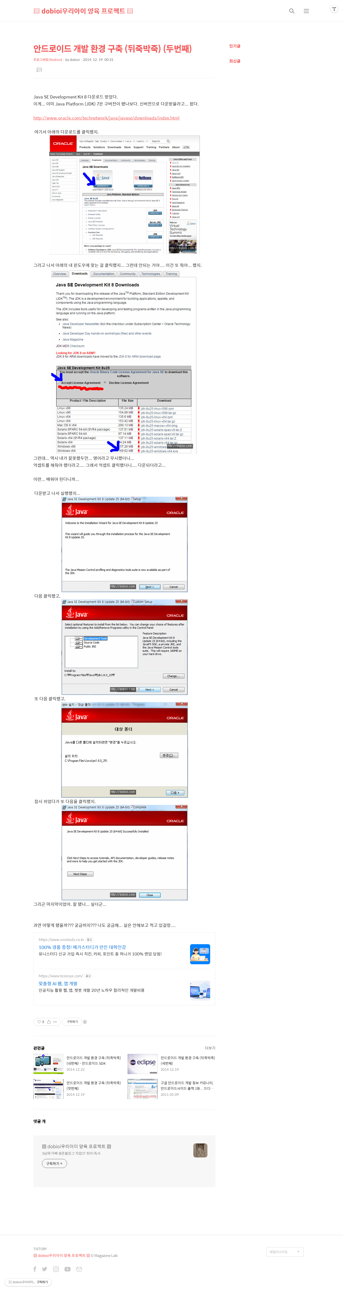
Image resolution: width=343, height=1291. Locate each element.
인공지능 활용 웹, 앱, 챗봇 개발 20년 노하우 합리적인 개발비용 (92, 990)
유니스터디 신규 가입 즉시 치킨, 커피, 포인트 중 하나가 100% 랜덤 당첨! (100, 954)
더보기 (210, 1048)
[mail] (79, 1269)
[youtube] (68, 1269)
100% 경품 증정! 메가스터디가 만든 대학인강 (82, 947)
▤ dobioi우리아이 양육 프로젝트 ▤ (83, 11)
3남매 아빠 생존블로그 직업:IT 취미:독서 (71, 1153)
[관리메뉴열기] (334, 9)
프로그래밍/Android (47, 59)
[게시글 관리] (55, 1022)
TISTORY (40, 1248)
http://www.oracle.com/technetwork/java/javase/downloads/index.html (106, 118)
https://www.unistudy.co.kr (61, 939)
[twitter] (44, 1269)
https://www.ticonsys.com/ (61, 976)
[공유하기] (49, 1022)
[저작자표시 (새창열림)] (84, 1022)
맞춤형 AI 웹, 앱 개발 (58, 984)
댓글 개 (39, 1121)
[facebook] (34, 1269)
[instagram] (56, 1269)
